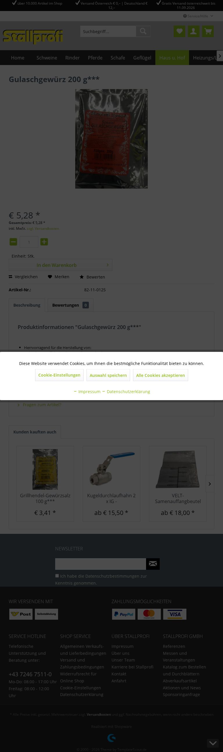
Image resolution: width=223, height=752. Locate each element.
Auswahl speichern (108, 375)
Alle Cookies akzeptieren (160, 375)
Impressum (88, 391)
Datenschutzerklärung (128, 391)
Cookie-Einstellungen (59, 375)
